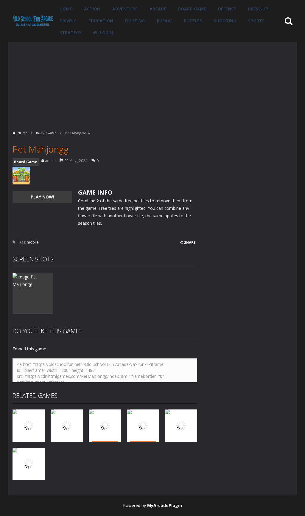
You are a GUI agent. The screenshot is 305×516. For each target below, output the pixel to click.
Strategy (70, 33)
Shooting (225, 21)
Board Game (192, 9)
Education (100, 21)
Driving (68, 21)
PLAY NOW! (42, 197)
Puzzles (193, 21)
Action (92, 9)
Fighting (135, 21)
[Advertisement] (152, 83)
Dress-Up (258, 9)
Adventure (125, 9)
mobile (33, 242)
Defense (227, 9)
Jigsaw (164, 21)
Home (66, 9)
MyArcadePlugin (164, 505)
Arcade (158, 9)
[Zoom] (33, 280)
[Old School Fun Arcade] (33, 20)
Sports (256, 21)
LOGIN (106, 33)
